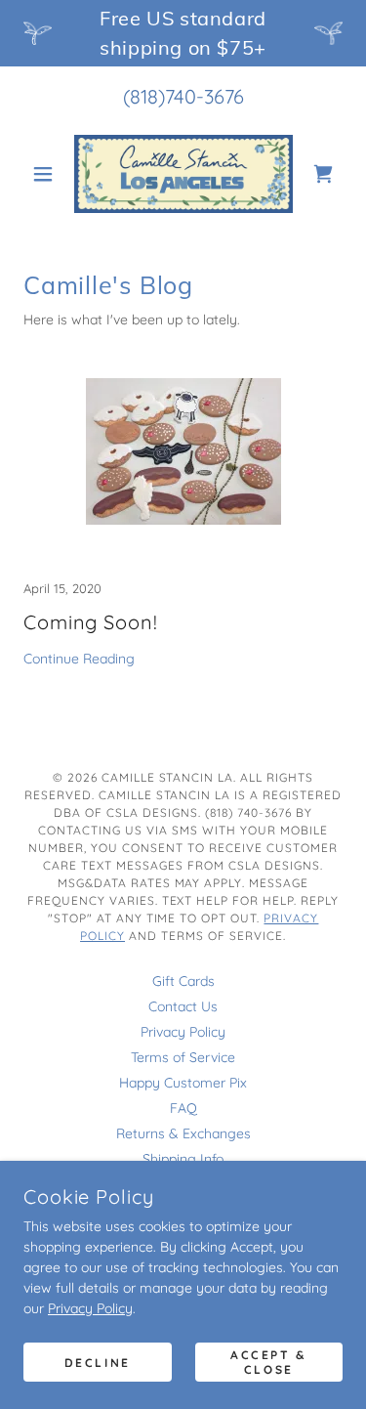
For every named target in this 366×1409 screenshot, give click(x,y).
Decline (97, 1362)
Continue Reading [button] (79, 658)
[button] (47, 173)
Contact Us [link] (183, 1006)
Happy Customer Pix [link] (183, 1082)
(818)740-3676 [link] (183, 96)
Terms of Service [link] (183, 1057)
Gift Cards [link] (183, 981)
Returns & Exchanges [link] (183, 1133)
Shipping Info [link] (183, 1159)
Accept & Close (268, 1362)
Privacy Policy (90, 1308)
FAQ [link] (183, 1108)
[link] (183, 174)
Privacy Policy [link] (183, 1032)
